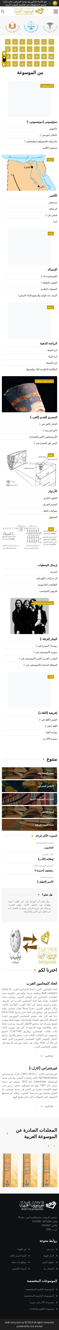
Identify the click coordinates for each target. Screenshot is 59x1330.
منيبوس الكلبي (49, 147)
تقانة (51, 529)
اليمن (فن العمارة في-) (45, 443)
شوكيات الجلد (50, 511)
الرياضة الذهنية (48, 343)
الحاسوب (48, 847)
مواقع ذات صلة (19, 1262)
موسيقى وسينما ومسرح (43, 603)
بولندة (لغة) (51, 732)
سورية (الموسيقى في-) (45, 652)
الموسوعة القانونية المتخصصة (39, 1296)
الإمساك (52, 269)
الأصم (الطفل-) (45, 881)
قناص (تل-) (51, 215)
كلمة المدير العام (18, 1256)
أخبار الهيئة (48, 1256)
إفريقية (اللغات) (47, 713)
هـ (22, 63)
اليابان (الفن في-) (48, 424)
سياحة (50, 160)
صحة (51, 233)
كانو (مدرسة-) (50, 430)
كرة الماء (52, 356)
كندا (55, 221)
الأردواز (52, 491)
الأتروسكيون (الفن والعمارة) (43, 437)
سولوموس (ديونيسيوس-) (42, 122)
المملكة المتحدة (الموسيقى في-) (40, 665)
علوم (51, 455)
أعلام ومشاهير (47, 86)
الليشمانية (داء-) (49, 276)
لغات (51, 677)
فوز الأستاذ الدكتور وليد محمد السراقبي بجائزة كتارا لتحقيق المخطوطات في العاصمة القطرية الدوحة (24, 3)
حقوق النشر (48, 1262)
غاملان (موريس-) (48, 135)
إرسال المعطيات (47, 565)
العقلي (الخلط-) (49, 282)
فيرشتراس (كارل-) (43, 1068)
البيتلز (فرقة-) (48, 639)
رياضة (50, 307)
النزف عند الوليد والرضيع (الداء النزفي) (38, 295)
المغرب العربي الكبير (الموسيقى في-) (38, 658)
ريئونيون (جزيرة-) (44, 870)
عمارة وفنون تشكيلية (44, 381)
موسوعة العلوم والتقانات (41, 1309)
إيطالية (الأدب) (45, 859)
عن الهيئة (21, 1249)
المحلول (53, 517)
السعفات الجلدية (49, 289)
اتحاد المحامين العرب (41, 984)
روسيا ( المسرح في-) (46, 646)
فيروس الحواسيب (48, 591)
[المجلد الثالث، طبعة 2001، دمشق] (47, 1170)
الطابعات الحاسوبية (47, 584)
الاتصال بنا (49, 1269)
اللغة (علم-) (51, 726)
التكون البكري (50, 498)
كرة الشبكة (51, 363)
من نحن (50, 1249)
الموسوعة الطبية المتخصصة (40, 1289)
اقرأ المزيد (49, 1056)
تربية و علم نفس (47, 877)
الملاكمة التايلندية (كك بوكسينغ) (41, 369)
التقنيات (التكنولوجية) (45, 843)
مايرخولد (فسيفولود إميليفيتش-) (41, 141)
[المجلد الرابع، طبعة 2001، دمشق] (27, 1170)
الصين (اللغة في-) (48, 719)
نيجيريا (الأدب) (50, 739)
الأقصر (53, 195)
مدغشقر (53, 202)
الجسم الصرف (50, 504)
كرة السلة (52, 350)
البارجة (53, 572)
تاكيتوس (53, 128)
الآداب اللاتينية (48, 854)
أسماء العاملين (19, 1269)
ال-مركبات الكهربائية (46, 578)
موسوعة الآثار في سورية (42, 1302)
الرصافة (53, 209)
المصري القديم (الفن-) (43, 417)
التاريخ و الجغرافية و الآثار (43, 866)
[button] (54, 1146)
